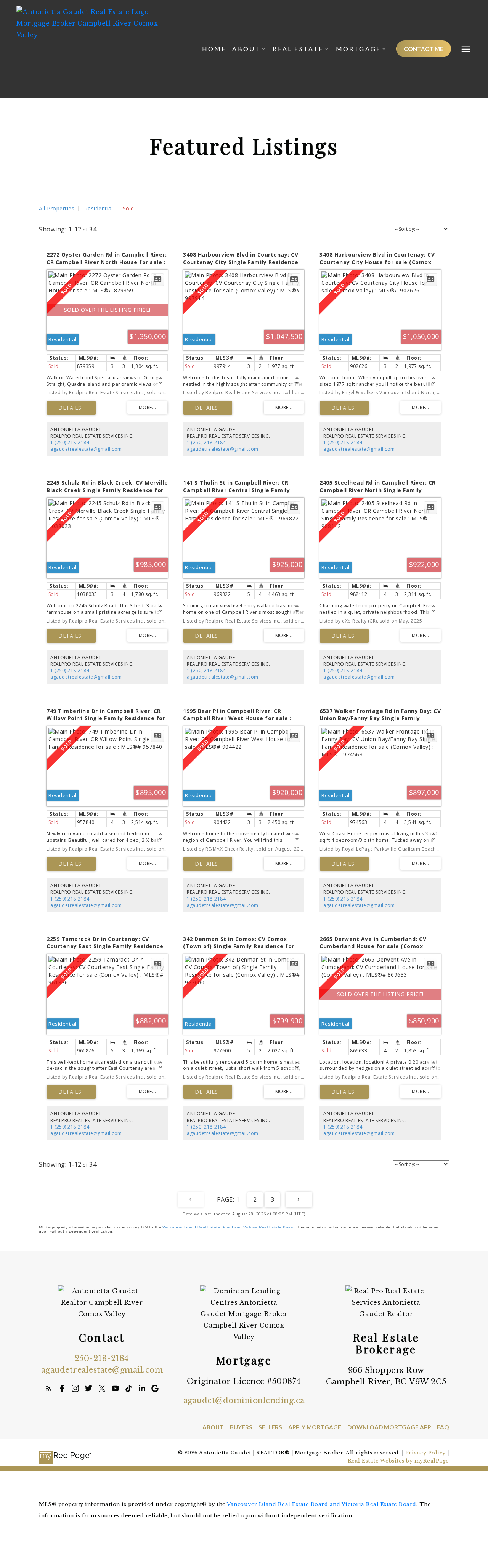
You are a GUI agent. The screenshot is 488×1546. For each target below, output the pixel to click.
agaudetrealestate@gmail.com (86, 449)
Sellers (270, 1427)
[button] (423, 48)
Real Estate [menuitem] (298, 48)
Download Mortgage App (389, 1427)
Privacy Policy (425, 1453)
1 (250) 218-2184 (69, 442)
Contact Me (423, 48)
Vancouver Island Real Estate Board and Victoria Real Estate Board (228, 1227)
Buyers (241, 1427)
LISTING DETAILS (71, 408)
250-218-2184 (102, 1358)
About (213, 1427)
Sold (128, 208)
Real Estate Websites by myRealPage (398, 1461)
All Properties (56, 208)
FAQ (443, 1427)
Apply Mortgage (314, 1427)
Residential (98, 208)
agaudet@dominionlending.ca (244, 1400)
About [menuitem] (246, 48)
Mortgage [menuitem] (358, 48)
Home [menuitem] (214, 48)
